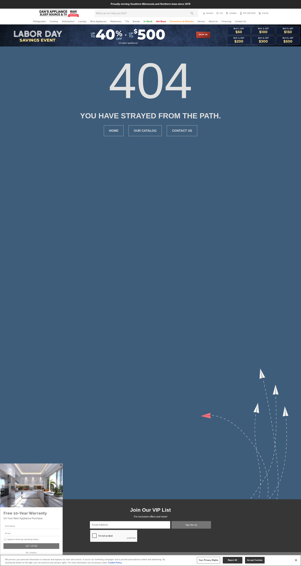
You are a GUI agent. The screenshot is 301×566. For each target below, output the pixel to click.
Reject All (232, 560)
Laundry (82, 21)
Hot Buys (161, 21)
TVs (127, 21)
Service (201, 21)
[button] (204, 13)
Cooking (54, 21)
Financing (226, 21)
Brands (136, 21)
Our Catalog (145, 130)
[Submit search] (192, 13)
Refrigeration (39, 21)
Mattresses (115, 21)
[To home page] (59, 13)
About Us (213, 21)
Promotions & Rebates (182, 21)
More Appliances (98, 21)
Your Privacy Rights (208, 560)
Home (113, 130)
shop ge (203, 34)
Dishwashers (68, 21)
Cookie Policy (115, 562)
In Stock (148, 21)
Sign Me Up (191, 525)
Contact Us (240, 21)
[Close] (296, 560)
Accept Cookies (254, 560)
